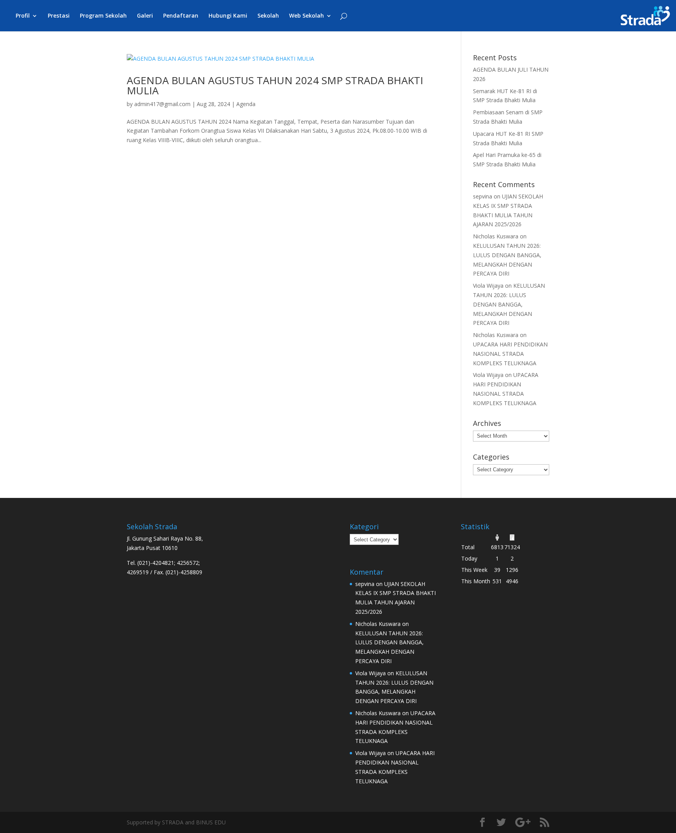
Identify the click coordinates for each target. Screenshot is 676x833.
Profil (23, 16)
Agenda (245, 104)
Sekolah (268, 16)
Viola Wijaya (488, 285)
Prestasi (59, 16)
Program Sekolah (103, 16)
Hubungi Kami (228, 16)
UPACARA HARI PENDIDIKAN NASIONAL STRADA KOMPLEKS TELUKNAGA (510, 354)
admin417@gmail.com (162, 104)
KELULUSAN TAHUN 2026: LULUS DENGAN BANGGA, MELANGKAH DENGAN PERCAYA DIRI (509, 304)
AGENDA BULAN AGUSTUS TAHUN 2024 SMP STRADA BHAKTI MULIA (275, 85)
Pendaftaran (180, 16)
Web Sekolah (306, 16)
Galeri (145, 16)
